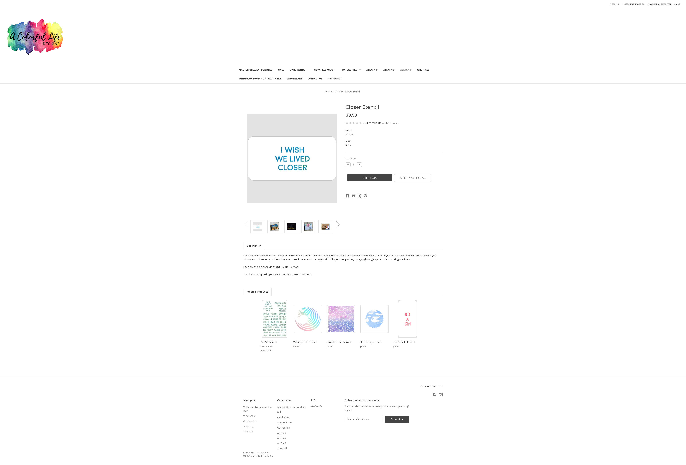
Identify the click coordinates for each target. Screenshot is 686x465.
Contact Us (315, 78)
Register (666, 4)
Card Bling (297, 69)
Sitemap (248, 431)
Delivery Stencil (370, 342)
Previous (246, 224)
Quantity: (351, 158)
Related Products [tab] (257, 291)
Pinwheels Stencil (338, 342)
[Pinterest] (365, 195)
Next (337, 224)
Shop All (423, 69)
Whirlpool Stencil (305, 342)
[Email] (353, 195)
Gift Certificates (633, 4)
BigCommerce (262, 452)
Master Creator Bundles (255, 69)
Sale (281, 69)
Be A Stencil (268, 342)
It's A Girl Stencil (404, 342)
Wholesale (294, 78)
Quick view (274, 315)
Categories (349, 69)
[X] (359, 195)
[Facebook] (347, 195)
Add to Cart (274, 322)
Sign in (652, 4)
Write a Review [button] (390, 123)
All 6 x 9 (389, 69)
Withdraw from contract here (260, 78)
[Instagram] (441, 394)
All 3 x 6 (406, 69)
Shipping (334, 78)
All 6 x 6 (372, 69)
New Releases (323, 69)
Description (254, 245)
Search (614, 4)
